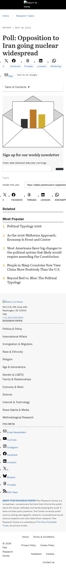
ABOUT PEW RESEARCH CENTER (19, 500)
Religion (8, 359)
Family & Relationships (17, 379)
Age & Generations (14, 367)
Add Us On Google (27, 74)
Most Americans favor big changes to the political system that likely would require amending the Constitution (34, 252)
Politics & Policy (12, 329)
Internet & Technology (16, 402)
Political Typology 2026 (24, 226)
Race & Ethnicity (13, 351)
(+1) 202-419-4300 (13, 317)
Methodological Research (18, 417)
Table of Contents (15, 87)
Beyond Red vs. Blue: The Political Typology (32, 280)
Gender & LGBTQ (13, 374)
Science (7, 394)
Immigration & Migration (18, 344)
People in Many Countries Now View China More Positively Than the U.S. (34, 267)
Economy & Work (13, 387)
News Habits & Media (16, 410)
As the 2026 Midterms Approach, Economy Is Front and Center (31, 237)
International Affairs (15, 336)
